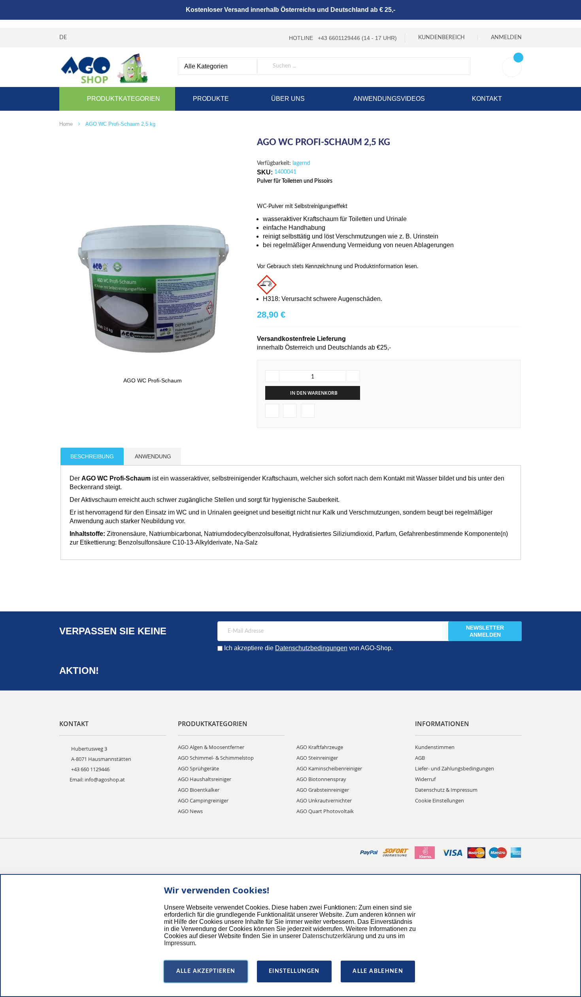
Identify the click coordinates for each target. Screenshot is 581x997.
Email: (77, 779)
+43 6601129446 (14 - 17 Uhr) (357, 38)
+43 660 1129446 (90, 769)
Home (66, 124)
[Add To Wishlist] (272, 411)
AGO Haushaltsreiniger (204, 779)
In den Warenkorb (314, 393)
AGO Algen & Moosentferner (211, 747)
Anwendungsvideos (389, 98)
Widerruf (425, 779)
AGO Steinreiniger (317, 757)
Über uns (288, 98)
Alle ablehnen (378, 971)
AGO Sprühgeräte (198, 768)
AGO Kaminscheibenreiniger (329, 768)
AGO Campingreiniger (203, 800)
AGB (420, 757)
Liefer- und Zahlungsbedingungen (454, 768)
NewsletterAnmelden (485, 631)
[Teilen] (308, 411)
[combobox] (324, 66)
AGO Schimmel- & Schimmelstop (216, 757)
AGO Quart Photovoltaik (325, 811)
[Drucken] (290, 411)
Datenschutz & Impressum (446, 789)
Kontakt (487, 98)
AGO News (190, 811)
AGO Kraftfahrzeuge (319, 747)
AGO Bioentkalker (198, 789)
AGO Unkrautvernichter (324, 800)
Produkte (211, 98)
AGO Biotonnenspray (321, 779)
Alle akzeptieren (206, 971)
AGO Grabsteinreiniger (322, 789)
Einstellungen (294, 971)
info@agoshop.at (105, 779)
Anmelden (506, 37)
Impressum (179, 943)
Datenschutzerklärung (333, 936)
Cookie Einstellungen (439, 800)
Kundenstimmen (435, 747)
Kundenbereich (441, 37)
